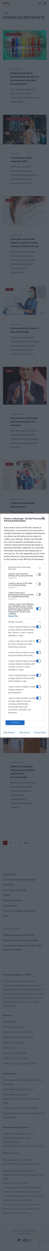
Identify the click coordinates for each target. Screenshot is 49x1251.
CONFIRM (15, 722)
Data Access (24, 732)
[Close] (43, 518)
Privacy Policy (40, 732)
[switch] (38, 574)
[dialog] (24, 625)
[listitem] (24, 568)
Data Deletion (9, 732)
